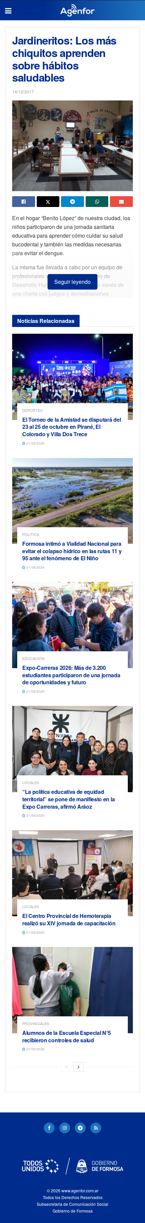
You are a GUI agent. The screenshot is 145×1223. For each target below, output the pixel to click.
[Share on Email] (121, 201)
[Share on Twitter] (48, 201)
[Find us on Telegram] (80, 1128)
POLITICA (30, 534)
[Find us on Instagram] (64, 1128)
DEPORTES (32, 410)
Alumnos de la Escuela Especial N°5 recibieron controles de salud (66, 1036)
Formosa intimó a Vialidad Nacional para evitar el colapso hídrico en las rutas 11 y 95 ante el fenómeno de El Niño (71, 551)
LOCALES (30, 782)
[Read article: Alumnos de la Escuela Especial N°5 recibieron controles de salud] (72, 990)
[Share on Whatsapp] (97, 201)
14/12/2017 (23, 91)
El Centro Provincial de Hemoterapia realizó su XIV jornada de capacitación (69, 919)
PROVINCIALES (35, 1023)
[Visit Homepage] (77, 10)
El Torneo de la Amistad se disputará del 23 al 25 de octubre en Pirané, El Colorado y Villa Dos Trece (71, 427)
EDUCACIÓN (33, 658)
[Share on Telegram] (72, 201)
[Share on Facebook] (23, 201)
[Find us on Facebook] (49, 1128)
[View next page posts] (79, 1067)
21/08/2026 (35, 443)
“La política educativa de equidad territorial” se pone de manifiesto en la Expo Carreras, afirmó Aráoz (68, 799)
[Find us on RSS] (95, 1128)
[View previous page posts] (66, 1067)
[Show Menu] (8, 10)
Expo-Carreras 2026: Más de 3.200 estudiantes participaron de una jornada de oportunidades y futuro (71, 675)
